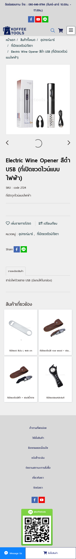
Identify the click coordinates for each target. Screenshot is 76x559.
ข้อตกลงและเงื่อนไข (38, 448)
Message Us (15, 553)
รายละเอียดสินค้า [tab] (15, 271)
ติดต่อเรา (38, 487)
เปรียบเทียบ (49, 223)
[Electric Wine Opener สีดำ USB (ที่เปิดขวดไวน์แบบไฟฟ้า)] (38, 100)
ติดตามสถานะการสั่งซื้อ (38, 468)
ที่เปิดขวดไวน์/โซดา (48, 234)
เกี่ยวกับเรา (38, 477)
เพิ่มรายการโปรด (20, 223)
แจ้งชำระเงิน (38, 458)
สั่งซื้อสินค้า (52, 553)
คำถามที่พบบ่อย (38, 428)
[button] (51, 30)
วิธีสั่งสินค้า (38, 438)
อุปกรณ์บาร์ (26, 234)
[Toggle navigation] (71, 30)
